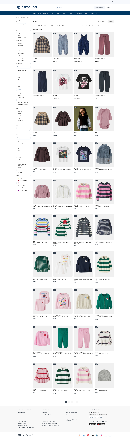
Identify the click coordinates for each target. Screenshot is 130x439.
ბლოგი (67, 422)
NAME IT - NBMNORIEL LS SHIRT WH (40, 134)
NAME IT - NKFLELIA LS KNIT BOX (102, 206)
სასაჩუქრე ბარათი (46, 414)
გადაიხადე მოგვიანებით (24, 416)
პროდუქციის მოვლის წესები (49, 421)
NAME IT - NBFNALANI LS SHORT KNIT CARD (42, 206)
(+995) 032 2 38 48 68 (94, 412)
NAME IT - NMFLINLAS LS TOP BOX (60, 279)
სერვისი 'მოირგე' (22, 423)
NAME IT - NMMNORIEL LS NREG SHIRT (41, 60)
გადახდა (20, 414)
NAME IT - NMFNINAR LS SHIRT (80, 134)
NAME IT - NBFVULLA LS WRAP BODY (103, 134)
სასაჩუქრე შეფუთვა (23, 425)
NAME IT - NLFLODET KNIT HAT (101, 390)
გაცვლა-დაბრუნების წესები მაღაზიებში (72, 419)
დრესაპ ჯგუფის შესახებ (71, 412)
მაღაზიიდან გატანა (22, 421)
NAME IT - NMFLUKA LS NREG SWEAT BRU (62, 316)
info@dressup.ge (92, 414)
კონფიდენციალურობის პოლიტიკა (50, 425)
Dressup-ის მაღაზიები (70, 416)
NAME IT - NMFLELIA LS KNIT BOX (81, 206)
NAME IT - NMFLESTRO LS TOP (101, 353)
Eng (102, 1)
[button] (27, 410)
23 (77, 402)
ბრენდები (19, 1)
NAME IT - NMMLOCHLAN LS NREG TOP (103, 242)
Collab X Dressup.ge (46, 419)
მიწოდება (20, 419)
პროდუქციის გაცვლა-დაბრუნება (26, 427)
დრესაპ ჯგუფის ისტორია (72, 414)
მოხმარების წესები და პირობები (49, 423)
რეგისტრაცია (21, 412)
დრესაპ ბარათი (45, 416)
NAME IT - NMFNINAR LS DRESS (60, 134)
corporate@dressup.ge (102, 414)
